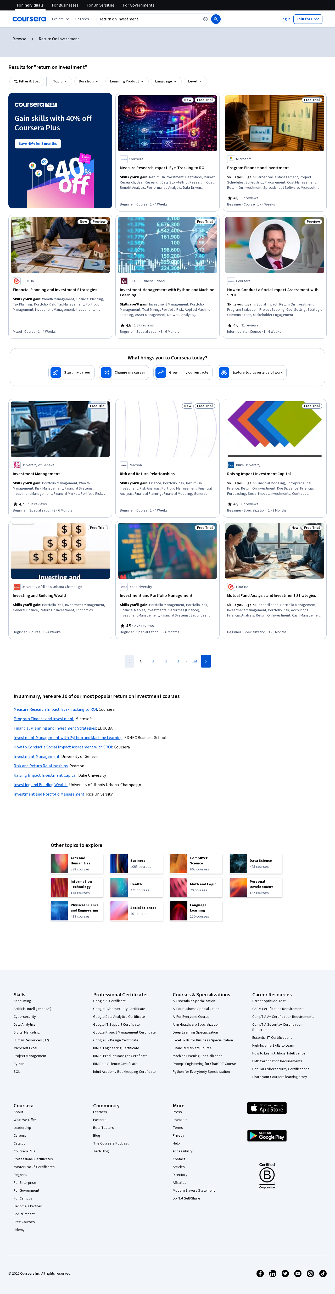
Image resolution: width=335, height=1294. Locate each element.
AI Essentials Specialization (194, 1001)
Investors (180, 1120)
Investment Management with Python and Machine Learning (68, 738)
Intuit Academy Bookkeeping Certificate (124, 1071)
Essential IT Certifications (272, 1037)
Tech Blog (101, 1151)
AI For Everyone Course (191, 1016)
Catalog (20, 1143)
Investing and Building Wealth (41, 785)
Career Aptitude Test (269, 1001)
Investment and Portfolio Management (49, 794)
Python (19, 1064)
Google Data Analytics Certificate (119, 1016)
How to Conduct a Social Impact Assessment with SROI (63, 747)
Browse (19, 39)
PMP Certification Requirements (277, 1061)
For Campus (23, 1198)
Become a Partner (28, 1206)
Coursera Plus (24, 1151)
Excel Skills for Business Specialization (203, 1040)
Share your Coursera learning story (279, 1077)
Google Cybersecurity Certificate (119, 1009)
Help (176, 1143)
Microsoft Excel (25, 1048)
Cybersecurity (25, 1016)
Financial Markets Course (192, 1048)
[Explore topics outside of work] (252, 372)
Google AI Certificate (109, 1001)
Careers (20, 1135)
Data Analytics (25, 1024)
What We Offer (25, 1120)
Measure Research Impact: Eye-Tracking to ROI (55, 709)
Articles (179, 1167)
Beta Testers (103, 1127)
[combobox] (148, 19)
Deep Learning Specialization (195, 1032)
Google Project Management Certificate (124, 1032)
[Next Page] (206, 661)
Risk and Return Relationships (41, 766)
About (18, 1112)
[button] (82, 19)
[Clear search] (205, 19)
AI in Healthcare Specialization (196, 1024)
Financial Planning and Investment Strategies (55, 728)
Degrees (20, 1175)
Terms (178, 1127)
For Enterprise (25, 1182)
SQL (17, 1071)
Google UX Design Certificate (115, 1040)
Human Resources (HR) (31, 1040)
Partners (100, 1120)
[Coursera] (29, 19)
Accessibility (183, 1151)
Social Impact (24, 1214)
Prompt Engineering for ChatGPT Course (204, 1064)
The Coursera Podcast (111, 1143)
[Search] (216, 19)
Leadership (22, 1127)
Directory (180, 1175)
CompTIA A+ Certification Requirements (283, 1016)
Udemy (19, 1229)
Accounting (22, 1001)
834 (194, 661)
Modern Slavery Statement (194, 1190)
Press (177, 1112)
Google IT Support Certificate (116, 1024)
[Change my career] (124, 372)
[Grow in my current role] (183, 372)
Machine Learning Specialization (197, 1056)
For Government (26, 1190)
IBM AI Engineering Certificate (116, 1048)
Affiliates (179, 1182)
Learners (100, 1112)
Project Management (30, 1056)
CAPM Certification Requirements (278, 1009)
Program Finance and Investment (44, 719)
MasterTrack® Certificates (34, 1167)
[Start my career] (71, 372)
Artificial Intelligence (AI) (32, 1009)
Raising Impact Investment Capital (45, 775)
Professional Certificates (33, 1159)
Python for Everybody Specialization (201, 1071)
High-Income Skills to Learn (273, 1045)
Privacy (178, 1135)
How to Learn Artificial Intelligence (278, 1053)
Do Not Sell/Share (186, 1198)
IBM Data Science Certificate (115, 1064)
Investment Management (37, 756)
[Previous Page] (129, 661)
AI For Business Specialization (196, 1009)
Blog (96, 1135)
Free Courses (24, 1222)
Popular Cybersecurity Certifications (280, 1069)
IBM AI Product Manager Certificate (120, 1056)
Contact (179, 1159)
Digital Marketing (27, 1032)
